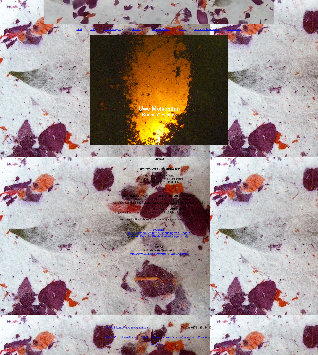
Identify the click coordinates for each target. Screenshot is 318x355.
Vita (92, 29)
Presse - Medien (161, 29)
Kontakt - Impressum (206, 29)
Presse (154, 337)
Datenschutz (234, 29)
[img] (159, 12)
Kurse (182, 29)
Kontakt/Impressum (185, 337)
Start (79, 29)
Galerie (136, 29)
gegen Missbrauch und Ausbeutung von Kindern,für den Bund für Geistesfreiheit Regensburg (159, 235)
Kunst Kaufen (159, 344)
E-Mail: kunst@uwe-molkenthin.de (129, 327)
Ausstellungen (112, 29)
